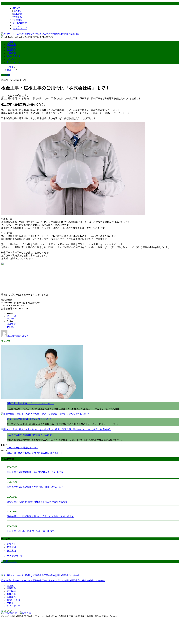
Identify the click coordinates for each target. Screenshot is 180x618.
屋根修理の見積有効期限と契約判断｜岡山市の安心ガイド (36, 487)
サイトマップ (20, 28)
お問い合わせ (20, 23)
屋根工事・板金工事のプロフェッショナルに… (30, 403)
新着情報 (11, 547)
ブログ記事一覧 (15, 556)
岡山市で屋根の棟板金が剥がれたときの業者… (30, 434)
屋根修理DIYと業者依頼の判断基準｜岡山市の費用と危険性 (37, 501)
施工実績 (17, 14)
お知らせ (23, 336)
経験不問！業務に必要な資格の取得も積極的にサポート (35, 453)
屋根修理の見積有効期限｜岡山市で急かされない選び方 (35, 472)
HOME (16, 8)
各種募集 (17, 17)
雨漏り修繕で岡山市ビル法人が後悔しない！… (30, 419)
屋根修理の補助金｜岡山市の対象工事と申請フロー (33, 531)
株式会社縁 (13, 336)
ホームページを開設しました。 (22, 447)
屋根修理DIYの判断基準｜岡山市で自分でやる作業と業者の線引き (40, 516)
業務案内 (17, 11)
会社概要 (17, 20)
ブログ (16, 25)
